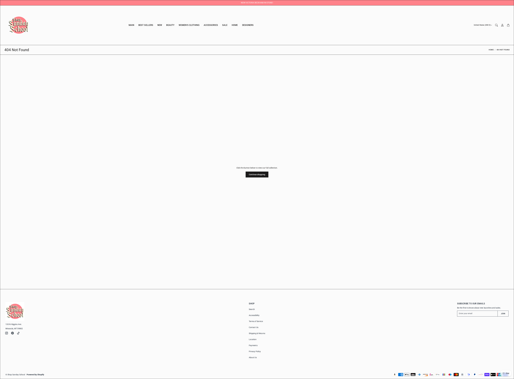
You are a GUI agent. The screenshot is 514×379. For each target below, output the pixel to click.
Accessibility (254, 315)
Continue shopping (257, 174)
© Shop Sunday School (15, 375)
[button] (7, 333)
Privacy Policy (255, 351)
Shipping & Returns (257, 333)
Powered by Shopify (35, 375)
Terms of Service (256, 321)
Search (252, 309)
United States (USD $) (482, 25)
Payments (253, 345)
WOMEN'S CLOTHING (189, 25)
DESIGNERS (248, 25)
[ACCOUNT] (502, 25)
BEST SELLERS (145, 25)
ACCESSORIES (211, 25)
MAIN (131, 25)
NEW (159, 25)
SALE (224, 25)
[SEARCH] (496, 25)
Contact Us (253, 327)
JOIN (503, 313)
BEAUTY (170, 25)
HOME (235, 25)
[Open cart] (508, 25)
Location (252, 339)
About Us (253, 357)
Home (491, 50)
